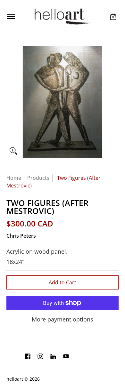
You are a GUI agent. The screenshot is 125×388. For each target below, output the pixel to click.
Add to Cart (62, 282)
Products (38, 177)
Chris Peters (21, 235)
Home (13, 177)
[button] (113, 16)
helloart (14, 379)
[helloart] (61, 16)
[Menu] (10, 16)
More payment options (62, 319)
